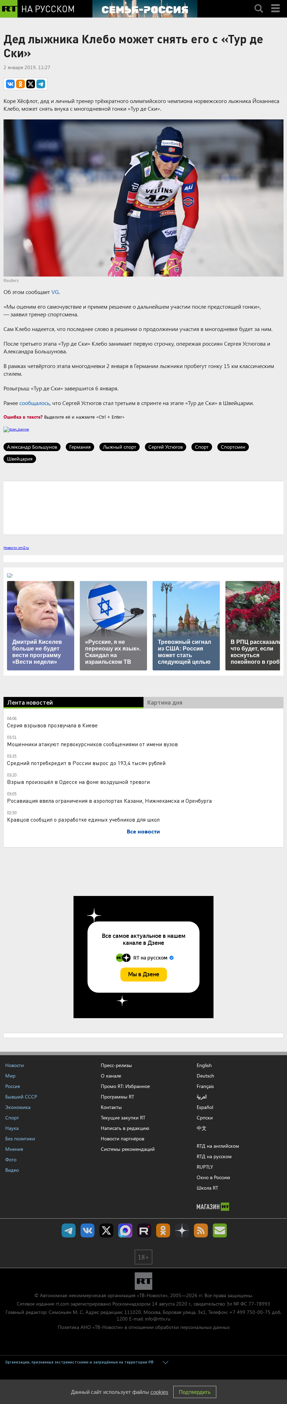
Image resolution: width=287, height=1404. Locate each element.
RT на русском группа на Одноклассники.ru (163, 1230)
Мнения (14, 1149)
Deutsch (205, 1076)
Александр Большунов (32, 446)
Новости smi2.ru (16, 547)
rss (201, 1230)
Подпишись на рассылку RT (220, 1230)
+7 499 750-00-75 (250, 1312)
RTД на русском (214, 1156)
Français (205, 1086)
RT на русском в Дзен (182, 1230)
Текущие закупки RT (123, 1117)
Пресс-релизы (116, 1065)
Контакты (111, 1107)
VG (55, 291)
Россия (12, 1086)
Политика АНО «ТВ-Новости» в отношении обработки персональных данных (144, 1327)
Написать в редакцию (125, 1128)
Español (205, 1107)
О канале (111, 1075)
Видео (12, 1170)
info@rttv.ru (157, 1318)
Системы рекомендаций (128, 1149)
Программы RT (117, 1096)
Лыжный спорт (119, 446)
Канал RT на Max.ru (125, 1230)
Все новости (143, 831)
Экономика (17, 1107)
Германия (80, 446)
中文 (201, 1128)
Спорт (202, 446)
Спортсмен (233, 446)
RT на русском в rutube (144, 1230)
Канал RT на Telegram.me (69, 1230)
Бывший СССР (21, 1096)
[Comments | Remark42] (144, 507)
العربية (202, 1097)
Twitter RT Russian (106, 1230)
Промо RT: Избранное (125, 1086)
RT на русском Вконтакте (87, 1230)
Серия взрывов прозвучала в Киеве (52, 725)
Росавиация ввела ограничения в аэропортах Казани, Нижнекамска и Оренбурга (109, 800)
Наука (12, 1128)
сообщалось (34, 402)
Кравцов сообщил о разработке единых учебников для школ (83, 819)
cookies (159, 1392)
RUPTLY (205, 1166)
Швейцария (20, 458)
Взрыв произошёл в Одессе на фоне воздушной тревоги (78, 781)
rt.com (62, 1303)
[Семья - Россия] (144, 8)
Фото (10, 1159)
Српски (205, 1118)
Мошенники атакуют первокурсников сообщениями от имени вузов (92, 744)
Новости (14, 1065)
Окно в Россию (213, 1177)
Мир (10, 1075)
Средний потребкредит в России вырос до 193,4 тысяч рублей (86, 762)
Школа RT (207, 1187)
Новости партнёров (122, 1138)
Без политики (20, 1138)
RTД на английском (218, 1145)
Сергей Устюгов (165, 446)
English (204, 1065)
